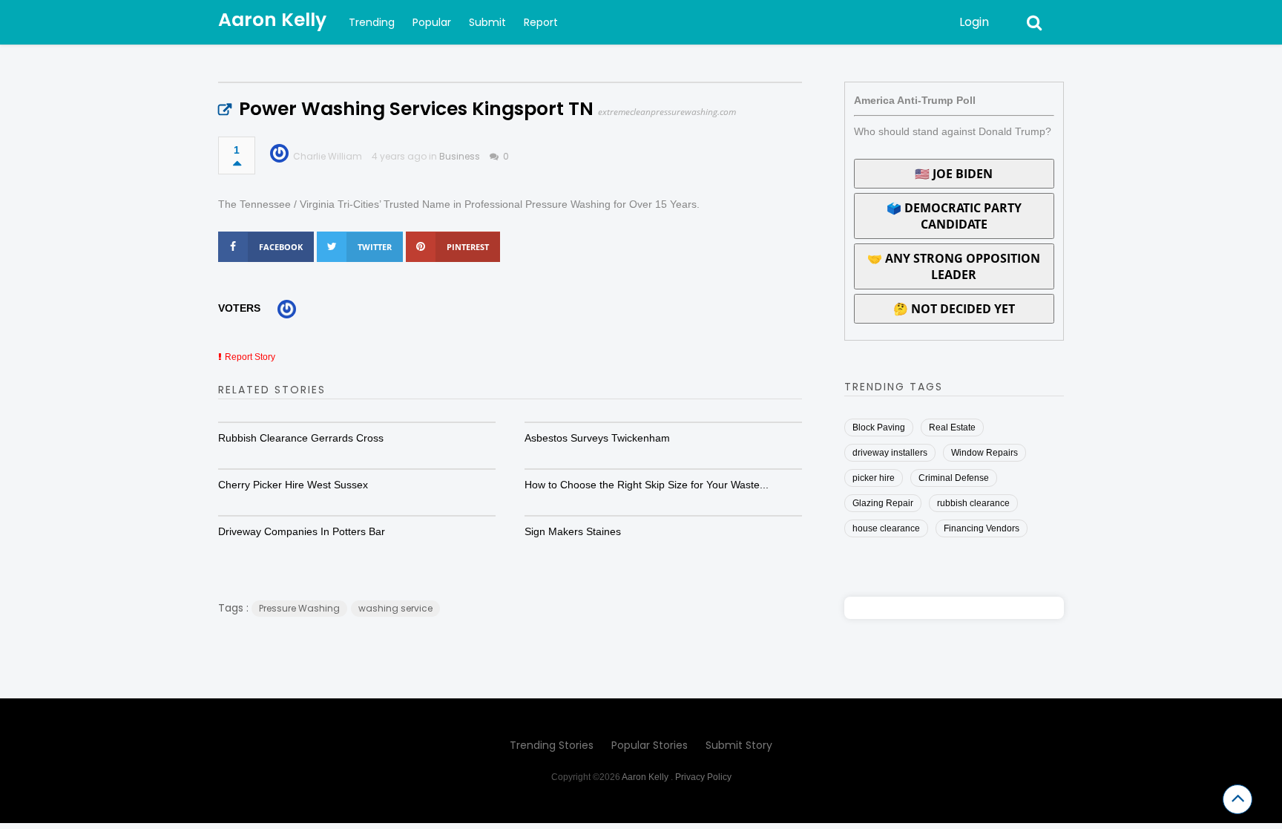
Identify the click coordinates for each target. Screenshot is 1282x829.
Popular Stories (649, 745)
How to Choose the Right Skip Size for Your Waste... (647, 485)
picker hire (873, 478)
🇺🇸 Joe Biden (954, 174)
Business (459, 156)
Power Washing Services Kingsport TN (416, 109)
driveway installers (889, 453)
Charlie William (327, 156)
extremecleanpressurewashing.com (667, 111)
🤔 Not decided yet (954, 309)
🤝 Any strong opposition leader (953, 266)
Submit (487, 22)
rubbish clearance (973, 503)
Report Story (250, 357)
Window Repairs (984, 453)
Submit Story (739, 745)
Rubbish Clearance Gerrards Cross (301, 438)
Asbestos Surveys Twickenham (597, 438)
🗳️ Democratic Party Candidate (954, 216)
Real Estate (952, 427)
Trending (372, 22)
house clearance (886, 528)
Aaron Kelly (272, 20)
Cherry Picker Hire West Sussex (293, 485)
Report (541, 22)
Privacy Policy (703, 777)
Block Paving (878, 427)
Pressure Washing (299, 608)
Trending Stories (552, 745)
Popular (431, 22)
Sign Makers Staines (573, 531)
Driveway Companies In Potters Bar (301, 531)
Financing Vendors (981, 528)
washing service (395, 608)
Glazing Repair (882, 503)
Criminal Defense (953, 478)
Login (974, 21)
